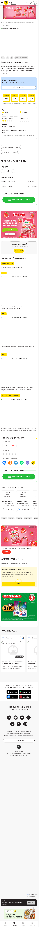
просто (4, 519)
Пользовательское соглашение (15, 735)
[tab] (5, 924)
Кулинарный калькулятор (10, 147)
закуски (11, 519)
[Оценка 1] (3, 454)
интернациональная (8, 126)
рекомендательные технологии (12, 902)
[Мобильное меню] (2, 3)
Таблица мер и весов (9, 152)
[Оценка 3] (9, 454)
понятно (31, 902)
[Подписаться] (22, 639)
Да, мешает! (19, 251)
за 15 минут (28, 519)
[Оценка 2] (6, 454)
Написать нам (20, 742)
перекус (19, 519)
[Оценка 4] (12, 454)
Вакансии (27, 735)
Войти (19, 585)
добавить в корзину (21, 200)
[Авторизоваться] (35, 3)
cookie (4, 904)
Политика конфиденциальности (22, 733)
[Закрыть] (36, 894)
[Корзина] (31, 3)
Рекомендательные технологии (12, 737)
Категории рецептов (28, 737)
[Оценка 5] (15, 454)
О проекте (9, 733)
